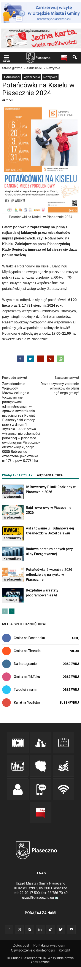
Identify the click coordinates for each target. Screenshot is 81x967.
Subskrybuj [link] (69, 702)
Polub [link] (74, 651)
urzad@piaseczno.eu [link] (38, 898)
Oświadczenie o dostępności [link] (33, 950)
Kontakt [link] (64, 950)
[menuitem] (11, 77)
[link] (6, 58)
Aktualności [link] (11, 77)
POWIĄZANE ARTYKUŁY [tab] (17, 475)
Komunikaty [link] (12, 538)
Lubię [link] (74, 638)
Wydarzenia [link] (32, 77)
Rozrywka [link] (50, 77)
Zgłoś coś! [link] (21, 945)
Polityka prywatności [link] (49, 945)
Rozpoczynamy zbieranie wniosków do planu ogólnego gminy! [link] (60, 388)
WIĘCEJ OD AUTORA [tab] (50, 475)
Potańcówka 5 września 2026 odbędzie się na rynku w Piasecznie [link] (49, 575)
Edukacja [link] (10, 600)
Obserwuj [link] (71, 664)
